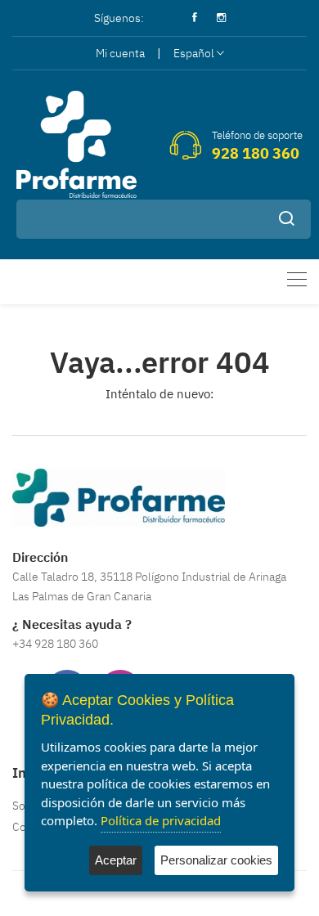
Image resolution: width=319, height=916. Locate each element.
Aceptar (116, 860)
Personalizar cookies (216, 860)
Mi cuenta (120, 53)
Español (193, 53)
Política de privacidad (161, 820)
